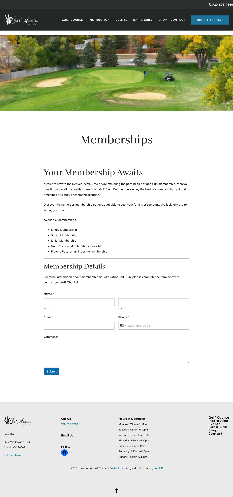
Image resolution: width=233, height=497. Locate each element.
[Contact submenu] (186, 20)
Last (120, 308)
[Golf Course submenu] (84, 20)
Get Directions (12, 455)
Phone (123, 317)
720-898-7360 (222, 4)
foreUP (158, 468)
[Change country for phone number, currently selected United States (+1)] (122, 326)
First (46, 308)
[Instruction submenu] (111, 20)
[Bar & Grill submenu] (154, 20)
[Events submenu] (129, 20)
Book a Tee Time (210, 20)
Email (48, 317)
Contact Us (116, 468)
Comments (51, 336)
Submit (51, 371)
